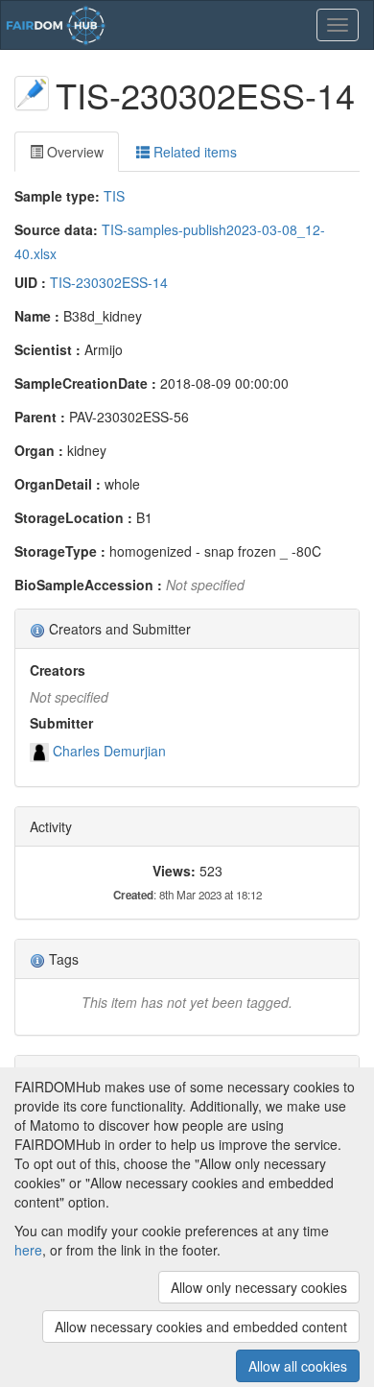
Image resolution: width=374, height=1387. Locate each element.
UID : (30, 282)
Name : (36, 315)
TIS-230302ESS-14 (109, 282)
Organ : (38, 450)
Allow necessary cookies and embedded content (201, 1326)
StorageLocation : (73, 517)
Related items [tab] (193, 151)
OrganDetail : (57, 483)
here (28, 1249)
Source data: (56, 229)
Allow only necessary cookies (259, 1287)
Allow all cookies (297, 1365)
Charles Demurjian (109, 750)
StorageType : (59, 551)
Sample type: (57, 195)
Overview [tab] (73, 151)
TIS (114, 195)
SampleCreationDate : (85, 383)
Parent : (39, 416)
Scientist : (47, 349)
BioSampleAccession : (88, 584)
